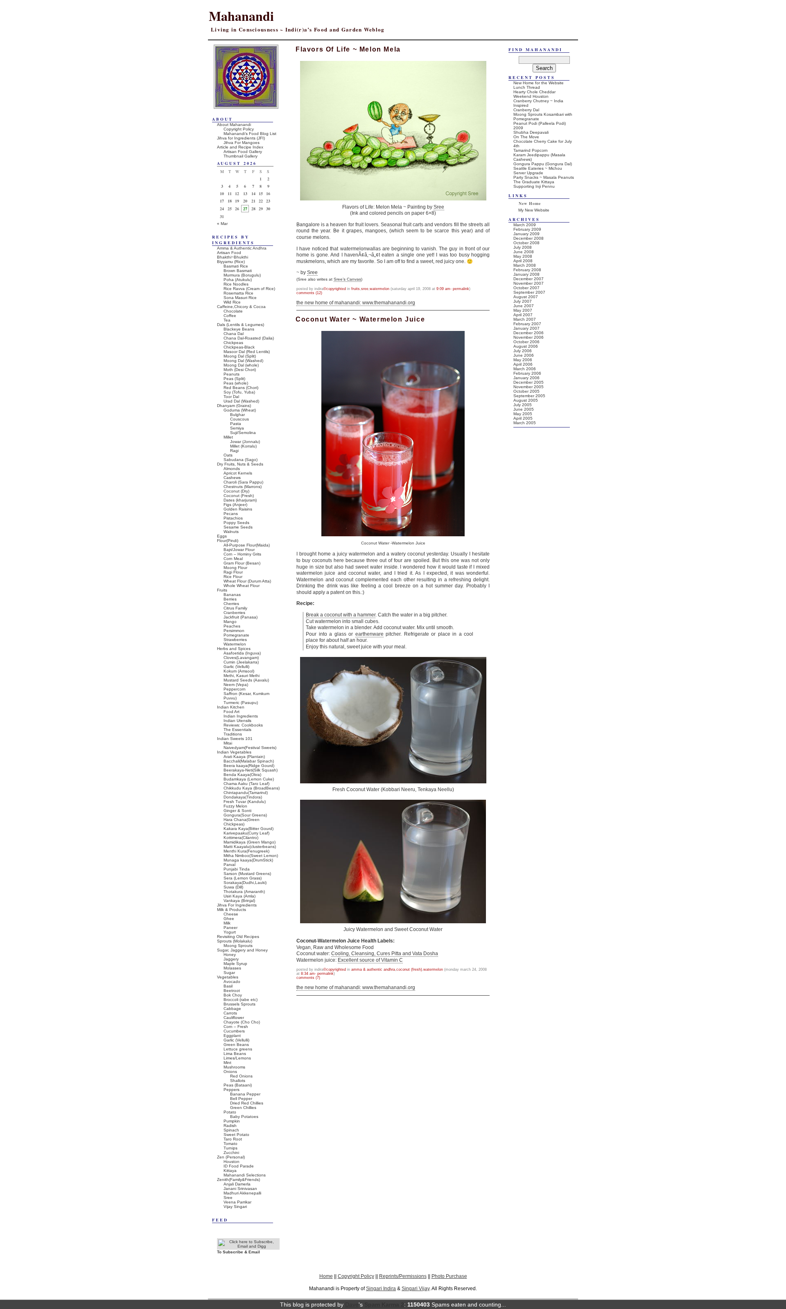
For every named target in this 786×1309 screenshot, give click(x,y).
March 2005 (524, 423)
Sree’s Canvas (347, 279)
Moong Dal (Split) (240, 356)
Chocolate (233, 311)
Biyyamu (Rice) (231, 261)
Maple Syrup (235, 963)
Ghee (229, 918)
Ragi (234, 450)
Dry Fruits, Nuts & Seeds (240, 464)
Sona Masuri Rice (240, 297)
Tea (227, 320)
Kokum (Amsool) (239, 671)
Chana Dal (234, 333)
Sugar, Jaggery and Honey (242, 950)
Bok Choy (233, 995)
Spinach (231, 1130)
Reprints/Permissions (403, 1276)
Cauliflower (234, 1017)
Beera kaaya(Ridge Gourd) (249, 765)
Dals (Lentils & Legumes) (240, 324)
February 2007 (527, 324)
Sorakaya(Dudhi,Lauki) (245, 882)
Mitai (228, 743)
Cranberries (234, 612)
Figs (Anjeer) (235, 504)
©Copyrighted (334, 289)
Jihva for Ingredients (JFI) (241, 138)
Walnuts (231, 531)
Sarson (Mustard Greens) (247, 873)
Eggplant (232, 1035)
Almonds (232, 468)
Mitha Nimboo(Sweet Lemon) (251, 855)
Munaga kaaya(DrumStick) (248, 860)
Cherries (231, 603)
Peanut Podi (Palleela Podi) (539, 123)
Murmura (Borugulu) (242, 275)
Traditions (233, 734)
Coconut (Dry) (236, 491)
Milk (227, 923)
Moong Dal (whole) (241, 365)
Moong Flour (235, 567)
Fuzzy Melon (235, 806)
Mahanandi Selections (245, 1175)
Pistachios (233, 518)
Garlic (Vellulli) (236, 666)
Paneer (230, 927)
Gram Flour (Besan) (242, 563)
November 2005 (528, 387)
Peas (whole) (236, 383)
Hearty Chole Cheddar (534, 92)
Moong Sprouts (238, 945)
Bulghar (237, 414)
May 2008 (522, 256)
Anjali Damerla (237, 1184)
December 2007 (528, 279)
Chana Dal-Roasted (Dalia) (249, 338)
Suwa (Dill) (233, 887)
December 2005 (528, 382)
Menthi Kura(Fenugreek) (246, 851)
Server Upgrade (528, 173)
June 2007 (523, 306)
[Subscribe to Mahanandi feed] (248, 1246)
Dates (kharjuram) (240, 500)
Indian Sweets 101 (235, 738)
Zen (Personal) (231, 1157)
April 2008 (523, 261)
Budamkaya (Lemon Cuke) (249, 779)
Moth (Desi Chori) (240, 369)
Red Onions (241, 1076)
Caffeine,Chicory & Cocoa (241, 306)
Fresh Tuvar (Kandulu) (245, 801)
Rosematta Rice (238, 293)
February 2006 (527, 373)
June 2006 (523, 355)
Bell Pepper (241, 1098)
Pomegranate (236, 635)
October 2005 (526, 391)
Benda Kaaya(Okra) (242, 774)
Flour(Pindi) (227, 540)
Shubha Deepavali (531, 132)
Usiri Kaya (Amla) (239, 896)
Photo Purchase (449, 1276)
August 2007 (525, 297)
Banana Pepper (245, 1094)
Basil (228, 986)
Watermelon (379, 289)
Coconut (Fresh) (409, 969)
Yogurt (230, 932)
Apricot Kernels (238, 473)
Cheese (231, 914)
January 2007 (526, 328)
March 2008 (524, 265)
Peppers (231, 1089)
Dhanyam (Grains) (234, 405)
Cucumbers (234, 1031)
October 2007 (526, 288)
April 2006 (523, 364)
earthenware (369, 634)
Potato (230, 1112)
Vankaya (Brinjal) (239, 900)
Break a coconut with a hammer (340, 615)
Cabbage (232, 1008)
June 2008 (523, 252)
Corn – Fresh (236, 1026)
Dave (352, 1304)
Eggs (222, 536)
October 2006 (526, 342)
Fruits (355, 289)
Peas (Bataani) (238, 1085)
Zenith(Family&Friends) (238, 1179)
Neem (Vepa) (236, 684)
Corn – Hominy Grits (242, 554)
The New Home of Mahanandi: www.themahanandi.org (355, 303)
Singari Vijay (415, 1288)
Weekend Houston (531, 96)
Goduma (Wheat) (240, 410)
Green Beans (236, 1044)
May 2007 (522, 310)
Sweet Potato (236, 1134)
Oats (228, 455)
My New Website (533, 210)
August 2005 (525, 400)
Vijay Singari (235, 1206)
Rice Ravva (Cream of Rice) (249, 288)
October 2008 (526, 243)
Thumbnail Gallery (240, 156)
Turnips (230, 1148)
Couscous (239, 419)
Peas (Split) (234, 378)
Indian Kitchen (230, 707)
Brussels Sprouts (239, 1004)
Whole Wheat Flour (242, 585)
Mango (230, 621)
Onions (230, 1071)
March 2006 (524, 369)
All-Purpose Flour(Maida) (247, 545)
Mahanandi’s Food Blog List (250, 133)
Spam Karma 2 (384, 1304)
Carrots (230, 1013)
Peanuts (231, 374)
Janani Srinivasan (240, 1188)
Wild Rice (232, 302)
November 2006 (528, 337)
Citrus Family (235, 608)
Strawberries (235, 639)
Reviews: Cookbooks (243, 725)
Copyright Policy (239, 129)
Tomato (230, 1143)
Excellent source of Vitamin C (370, 960)
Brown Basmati (238, 270)
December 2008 (528, 238)
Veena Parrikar (237, 1202)
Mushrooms (234, 1067)
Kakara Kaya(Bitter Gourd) (248, 828)
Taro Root (233, 1139)
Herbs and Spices (234, 648)
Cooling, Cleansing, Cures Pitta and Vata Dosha (384, 953)
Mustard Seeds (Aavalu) (246, 680)
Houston (231, 1161)
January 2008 (526, 274)
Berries (230, 599)
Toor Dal (231, 396)
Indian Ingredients (241, 716)
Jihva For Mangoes (242, 142)
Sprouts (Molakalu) (234, 941)
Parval (229, 864)
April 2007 (523, 315)
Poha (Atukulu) (238, 279)
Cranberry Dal (526, 110)
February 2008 (527, 270)
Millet (228, 437)
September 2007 (529, 292)
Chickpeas (233, 342)
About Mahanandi (234, 124)
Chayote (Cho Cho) (242, 1022)
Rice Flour (233, 576)
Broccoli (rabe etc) (240, 999)
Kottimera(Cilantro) (241, 837)
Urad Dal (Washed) (241, 401)
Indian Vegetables (234, 752)
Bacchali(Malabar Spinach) (249, 761)
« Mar (222, 223)
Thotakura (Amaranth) (244, 891)
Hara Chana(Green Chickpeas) (242, 821)
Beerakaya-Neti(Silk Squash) (251, 770)
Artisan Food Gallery (243, 151)
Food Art (231, 711)
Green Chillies (243, 1107)
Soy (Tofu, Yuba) (239, 392)
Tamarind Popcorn (530, 150)
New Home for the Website (538, 83)
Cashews (232, 477)
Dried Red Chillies (246, 1103)
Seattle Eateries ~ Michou (537, 168)
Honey (230, 954)
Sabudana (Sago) (240, 459)
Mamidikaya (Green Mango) (250, 842)
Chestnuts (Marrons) (243, 486)
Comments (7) (308, 978)
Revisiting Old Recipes (238, 936)
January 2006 (526, 378)
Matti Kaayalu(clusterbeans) (250, 846)
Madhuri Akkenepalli (242, 1193)
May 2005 (522, 414)
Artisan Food (229, 252)
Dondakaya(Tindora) (243, 797)
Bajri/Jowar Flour (239, 549)
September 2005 (529, 396)
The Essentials (237, 729)
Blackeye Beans (239, 329)
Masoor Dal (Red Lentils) (247, 351)
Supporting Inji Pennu (534, 186)
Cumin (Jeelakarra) (241, 662)
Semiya (237, 428)
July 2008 (522, 247)
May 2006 (522, 360)
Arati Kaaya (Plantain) (244, 756)
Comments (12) (309, 293)
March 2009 (524, 225)
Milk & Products (231, 909)
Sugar (229, 972)
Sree (439, 207)
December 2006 (528, 333)
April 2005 (523, 418)
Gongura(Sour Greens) (245, 815)
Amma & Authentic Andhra (373, 969)
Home (326, 1276)
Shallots (237, 1080)
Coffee (230, 315)
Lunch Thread (526, 87)
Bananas (232, 594)
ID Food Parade (239, 1166)
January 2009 (526, 234)
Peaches (232, 626)
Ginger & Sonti (237, 810)
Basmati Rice (236, 266)
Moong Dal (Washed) (243, 360)
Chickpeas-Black (239, 347)
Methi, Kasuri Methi (242, 675)
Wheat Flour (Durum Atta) (247, 581)
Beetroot (232, 990)
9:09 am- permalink (452, 289)
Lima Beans (235, 1053)
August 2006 (525, 346)
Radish (230, 1125)
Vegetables (227, 977)
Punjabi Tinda (237, 869)
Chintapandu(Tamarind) (246, 792)
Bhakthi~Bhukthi (232, 257)
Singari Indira (381, 1288)
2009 (518, 128)
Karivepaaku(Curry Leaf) (246, 833)
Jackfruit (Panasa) (240, 617)
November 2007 (528, 283)
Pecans (231, 513)
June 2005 (523, 409)
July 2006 (522, 351)
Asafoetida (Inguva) (242, 653)
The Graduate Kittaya (533, 182)
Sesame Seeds (238, 527)
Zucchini (231, 1152)
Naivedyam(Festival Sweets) (250, 747)
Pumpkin (232, 1121)
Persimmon (234, 630)
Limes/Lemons (237, 1058)
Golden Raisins (238, 509)
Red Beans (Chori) (241, 387)
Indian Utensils (237, 720)
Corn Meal (233, 558)
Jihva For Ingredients (237, 905)
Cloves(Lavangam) (241, 657)
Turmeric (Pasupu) (241, 702)
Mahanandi (241, 15)
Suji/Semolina (243, 432)
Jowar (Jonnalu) (245, 441)
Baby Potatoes (244, 1116)
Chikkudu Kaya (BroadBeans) (252, 788)
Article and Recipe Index (240, 147)
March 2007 (524, 319)
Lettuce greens (238, 1049)
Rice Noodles (236, 284)
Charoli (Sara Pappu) (243, 482)
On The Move (526, 137)
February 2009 (527, 229)
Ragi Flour (233, 572)
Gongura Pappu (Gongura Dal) (542, 164)
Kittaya (230, 1170)
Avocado (232, 981)
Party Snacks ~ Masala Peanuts (543, 177)
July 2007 (522, 301)
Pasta (235, 423)
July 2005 (522, 405)
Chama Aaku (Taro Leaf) (246, 783)
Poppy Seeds (236, 522)
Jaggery (231, 959)
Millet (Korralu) (243, 446)
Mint (227, 1062)
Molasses (232, 968)
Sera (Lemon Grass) (243, 878)
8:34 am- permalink (317, 974)
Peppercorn (235, 689)
